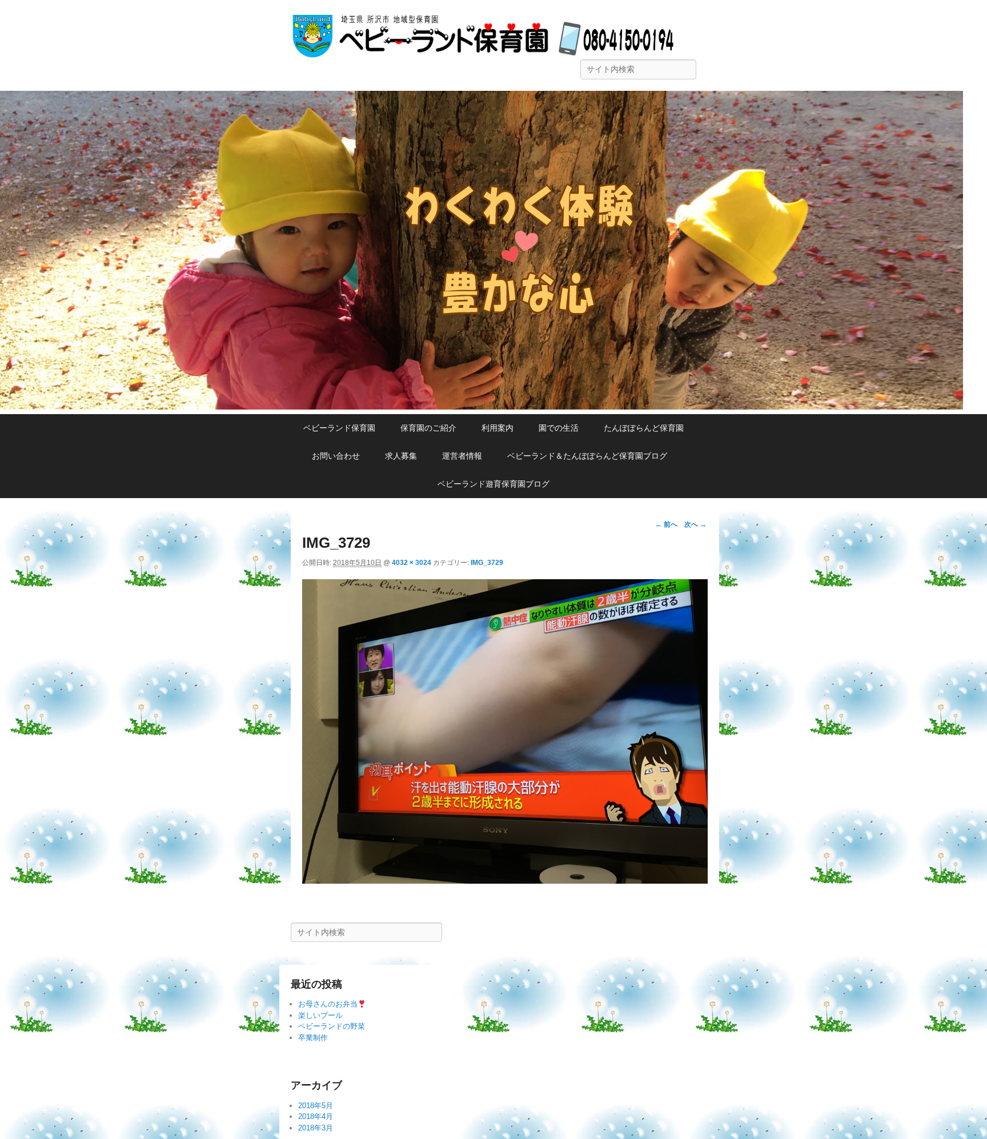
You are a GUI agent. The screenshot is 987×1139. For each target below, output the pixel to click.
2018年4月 (315, 1116)
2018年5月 (315, 1105)
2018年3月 (315, 1128)
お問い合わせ (336, 455)
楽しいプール (320, 1015)
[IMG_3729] (505, 880)
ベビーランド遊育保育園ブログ (493, 483)
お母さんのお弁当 (328, 1004)
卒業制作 (313, 1037)
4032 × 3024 (411, 563)
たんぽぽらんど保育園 (644, 427)
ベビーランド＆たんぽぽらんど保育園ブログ (591, 455)
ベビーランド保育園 (339, 427)
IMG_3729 (487, 563)
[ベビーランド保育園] (481, 406)
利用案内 (497, 427)
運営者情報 (462, 455)
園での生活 (559, 427)
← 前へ (666, 524)
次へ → (695, 524)
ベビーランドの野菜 (331, 1026)
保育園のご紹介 (428, 427)
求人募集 (401, 455)
